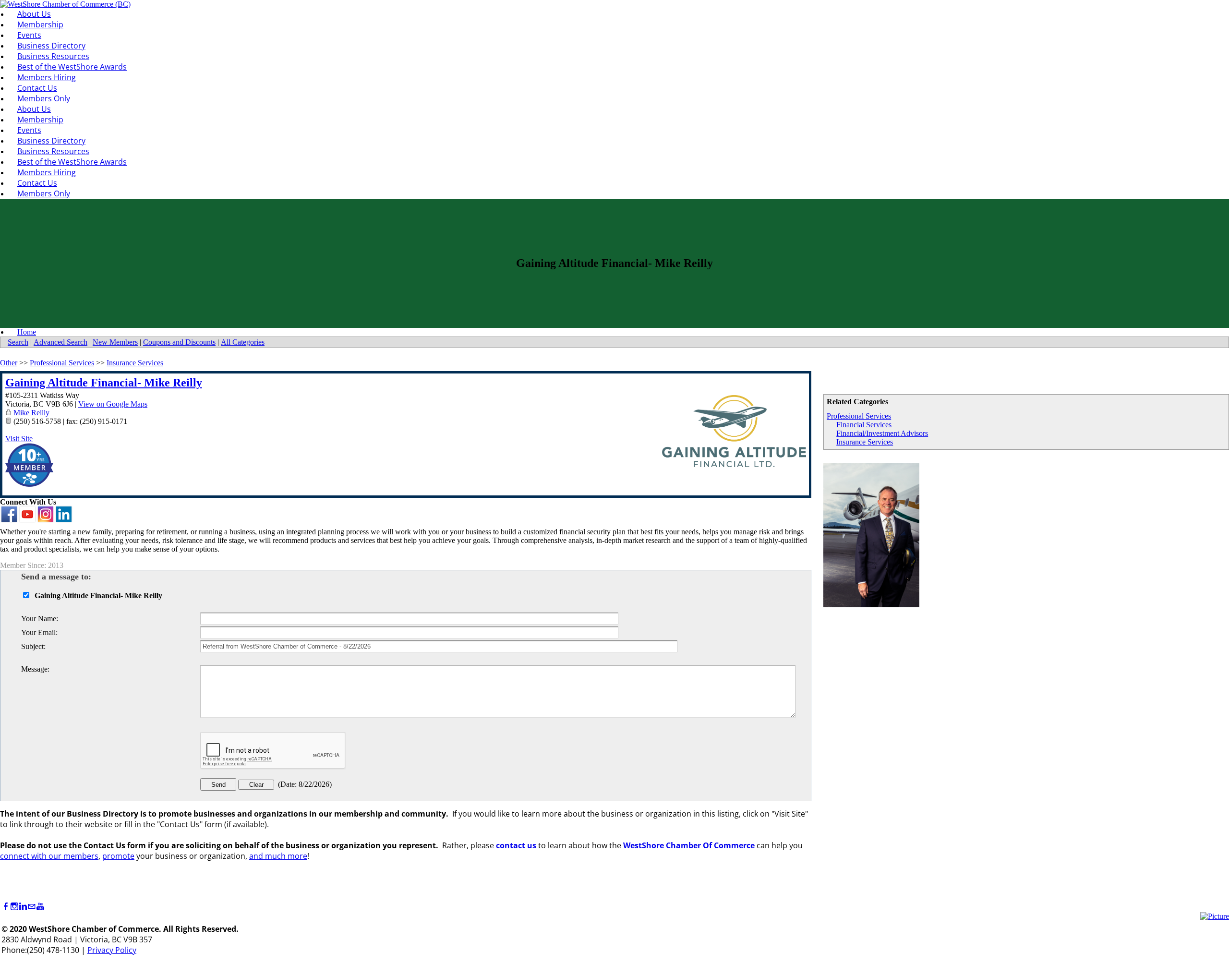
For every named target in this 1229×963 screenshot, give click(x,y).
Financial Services (864, 425)
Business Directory (51, 45)
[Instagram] (14, 907)
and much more (278, 856)
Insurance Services (864, 442)
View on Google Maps (112, 404)
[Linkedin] (23, 907)
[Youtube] (40, 907)
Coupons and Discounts (179, 342)
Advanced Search (60, 342)
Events (29, 35)
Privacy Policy (111, 950)
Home (26, 332)
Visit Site (19, 438)
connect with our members (49, 856)
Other (8, 363)
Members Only (43, 98)
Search (18, 342)
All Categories (243, 342)
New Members (115, 342)
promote (118, 856)
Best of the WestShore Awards (72, 66)
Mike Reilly (31, 413)
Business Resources (53, 56)
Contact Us (37, 88)
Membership (40, 24)
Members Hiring (46, 77)
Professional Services (859, 416)
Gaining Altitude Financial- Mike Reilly (103, 382)
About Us (34, 14)
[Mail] (32, 907)
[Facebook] (6, 907)
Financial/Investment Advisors (882, 433)
